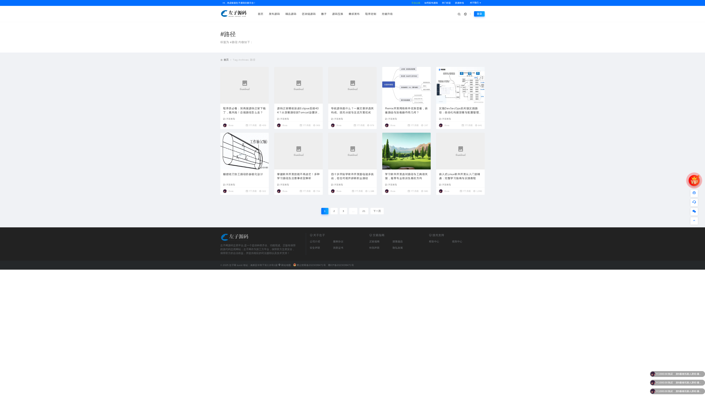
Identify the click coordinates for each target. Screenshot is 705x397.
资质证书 (338, 247)
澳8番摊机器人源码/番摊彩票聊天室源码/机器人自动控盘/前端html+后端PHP (689, 374)
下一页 (377, 211)
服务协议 (338, 241)
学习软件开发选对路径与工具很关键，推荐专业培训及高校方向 (406, 176)
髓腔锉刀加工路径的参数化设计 (243, 174)
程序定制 (370, 13)
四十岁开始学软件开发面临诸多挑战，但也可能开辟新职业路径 (352, 176)
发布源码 (274, 13)
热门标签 (446, 3)
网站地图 (286, 265)
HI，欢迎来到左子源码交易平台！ (239, 3)
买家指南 (374, 241)
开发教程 (230, 119)
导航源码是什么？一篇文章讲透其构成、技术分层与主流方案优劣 (352, 110)
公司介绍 (315, 241)
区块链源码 (309, 13)
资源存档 (459, 3)
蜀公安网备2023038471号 (311, 265)
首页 (260, 13)
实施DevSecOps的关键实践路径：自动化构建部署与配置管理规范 (460, 111)
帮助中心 (434, 241)
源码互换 (337, 13)
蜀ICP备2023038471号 (341, 265)
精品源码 (290, 13)
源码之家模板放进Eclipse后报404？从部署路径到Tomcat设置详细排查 (298, 111)
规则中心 (457, 241)
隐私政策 (398, 247)
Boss (231, 125)
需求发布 (354, 13)
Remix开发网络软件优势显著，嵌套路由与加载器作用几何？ (406, 110)
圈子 (324, 13)
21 (364, 211)
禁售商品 (398, 241)
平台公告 (415, 3)
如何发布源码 (431, 3)
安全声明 (315, 247)
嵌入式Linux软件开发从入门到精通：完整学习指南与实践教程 (459, 176)
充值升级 (387, 13)
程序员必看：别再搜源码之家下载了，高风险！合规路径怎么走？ (244, 110)
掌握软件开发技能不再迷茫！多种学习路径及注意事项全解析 (298, 176)
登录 (479, 13)
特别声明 (374, 247)
